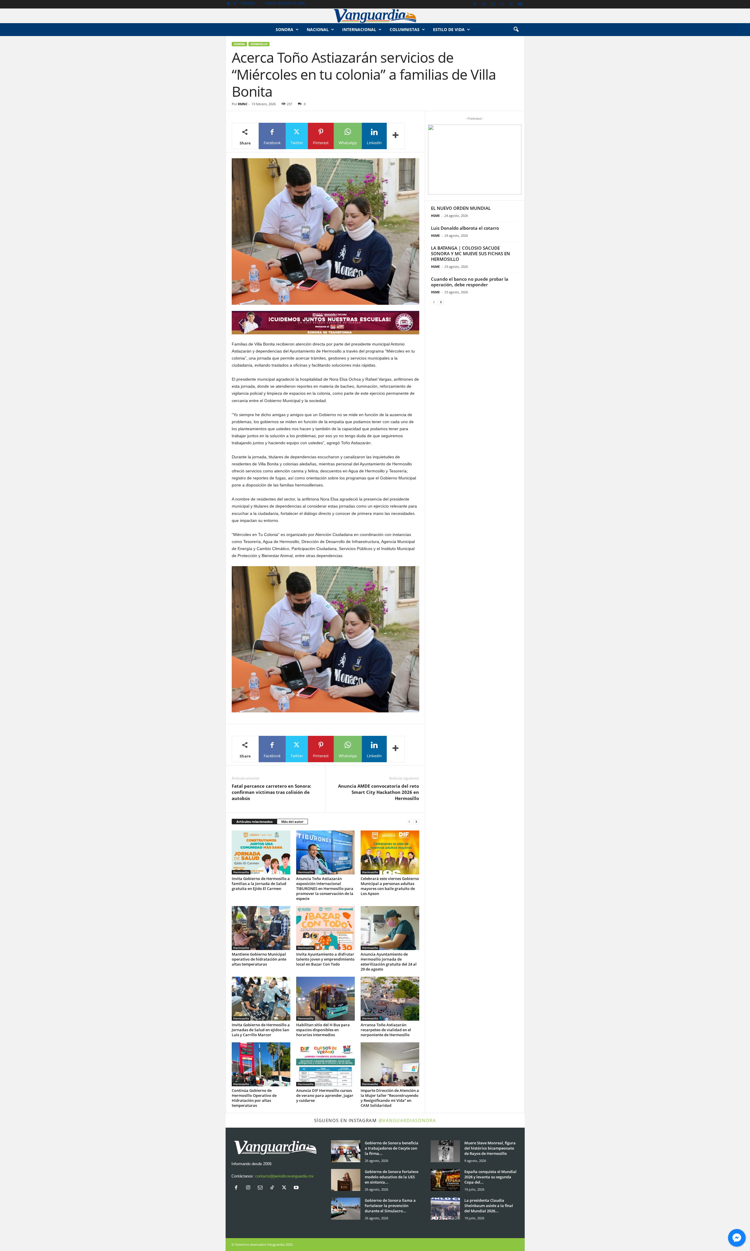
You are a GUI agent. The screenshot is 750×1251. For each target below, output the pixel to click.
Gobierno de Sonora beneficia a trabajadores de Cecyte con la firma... (391, 1148)
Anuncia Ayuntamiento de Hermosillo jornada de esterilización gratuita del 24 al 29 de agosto (389, 962)
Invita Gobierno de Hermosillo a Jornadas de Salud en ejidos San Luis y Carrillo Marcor (261, 1029)
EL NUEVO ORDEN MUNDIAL (461, 208)
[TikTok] (502, 4)
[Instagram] (484, 4)
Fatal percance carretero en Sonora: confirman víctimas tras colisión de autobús (271, 792)
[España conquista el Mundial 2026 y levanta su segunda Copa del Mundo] (445, 1180)
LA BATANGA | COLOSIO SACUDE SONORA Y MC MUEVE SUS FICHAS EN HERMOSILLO (470, 253)
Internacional (359, 29)
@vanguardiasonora (407, 1120)
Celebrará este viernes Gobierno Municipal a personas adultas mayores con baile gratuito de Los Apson (390, 886)
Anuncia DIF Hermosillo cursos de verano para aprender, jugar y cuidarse (324, 1095)
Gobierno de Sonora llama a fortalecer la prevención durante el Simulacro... (390, 1205)
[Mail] (493, 4)
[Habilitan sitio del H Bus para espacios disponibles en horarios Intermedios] (325, 999)
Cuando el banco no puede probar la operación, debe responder (469, 281)
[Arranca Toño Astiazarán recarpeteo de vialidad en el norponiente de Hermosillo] (390, 999)
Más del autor (292, 821)
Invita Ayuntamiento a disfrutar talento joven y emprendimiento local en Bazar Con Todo (325, 959)
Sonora (284, 29)
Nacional (318, 29)
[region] (325, 322)
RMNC (243, 104)
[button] (515, 29)
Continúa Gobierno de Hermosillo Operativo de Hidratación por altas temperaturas (254, 1098)
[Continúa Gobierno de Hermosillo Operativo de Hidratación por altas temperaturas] (261, 1064)
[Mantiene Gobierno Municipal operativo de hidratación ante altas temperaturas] (261, 928)
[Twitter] (511, 4)
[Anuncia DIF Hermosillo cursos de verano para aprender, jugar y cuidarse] (325, 1064)
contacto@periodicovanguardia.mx (284, 1176)
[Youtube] (520, 4)
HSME (435, 215)
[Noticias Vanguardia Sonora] (375, 15)
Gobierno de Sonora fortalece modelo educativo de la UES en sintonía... (391, 1177)
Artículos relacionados (254, 821)
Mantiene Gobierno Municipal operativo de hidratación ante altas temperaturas (259, 959)
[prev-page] (409, 822)
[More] (396, 136)
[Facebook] (474, 4)
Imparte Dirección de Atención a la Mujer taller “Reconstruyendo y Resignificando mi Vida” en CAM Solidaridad (390, 1098)
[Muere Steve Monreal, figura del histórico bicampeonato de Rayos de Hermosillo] (445, 1151)
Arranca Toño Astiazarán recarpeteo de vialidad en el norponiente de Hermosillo (386, 1029)
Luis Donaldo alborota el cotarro (465, 228)
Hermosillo (258, 44)
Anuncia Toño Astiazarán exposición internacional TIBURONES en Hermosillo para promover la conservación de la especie (324, 888)
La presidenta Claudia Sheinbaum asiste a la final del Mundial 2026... (488, 1205)
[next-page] (416, 822)
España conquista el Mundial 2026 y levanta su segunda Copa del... (490, 1177)
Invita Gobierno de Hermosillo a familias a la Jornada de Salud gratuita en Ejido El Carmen (261, 883)
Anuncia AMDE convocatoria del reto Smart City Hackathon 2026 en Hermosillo (378, 792)
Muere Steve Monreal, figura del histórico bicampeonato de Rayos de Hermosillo (490, 1148)
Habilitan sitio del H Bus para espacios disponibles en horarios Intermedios (323, 1029)
